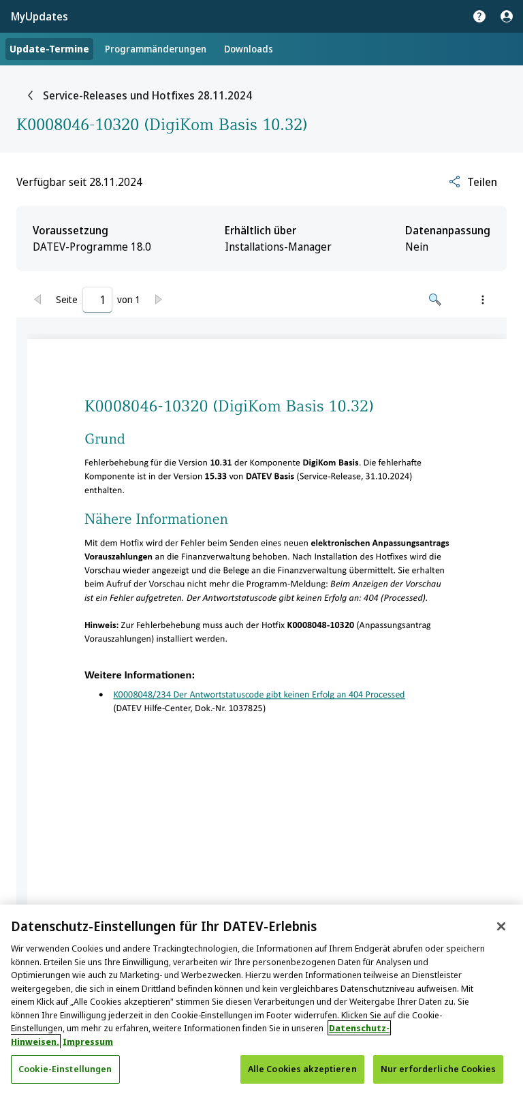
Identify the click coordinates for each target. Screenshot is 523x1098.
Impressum (88, 1041)
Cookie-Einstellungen (65, 1069)
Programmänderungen (155, 48)
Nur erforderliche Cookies (438, 1069)
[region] (261, 1001)
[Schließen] (501, 926)
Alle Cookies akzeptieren (302, 1069)
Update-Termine (49, 48)
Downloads (248, 48)
